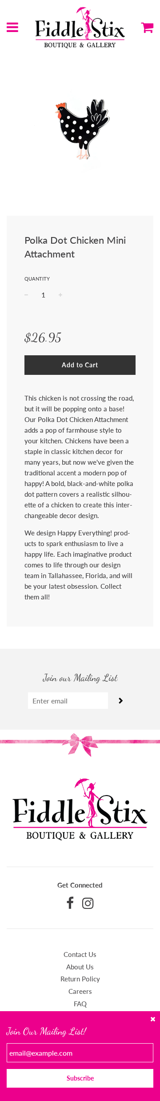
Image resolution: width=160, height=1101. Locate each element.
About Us (80, 967)
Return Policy (80, 979)
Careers (80, 991)
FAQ (80, 1004)
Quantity (37, 278)
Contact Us (80, 954)
